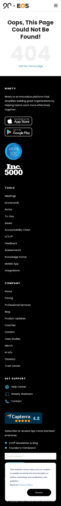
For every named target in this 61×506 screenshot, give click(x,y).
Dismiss (39, 492)
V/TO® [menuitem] (9, 236)
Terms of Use (47, 501)
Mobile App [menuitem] (12, 264)
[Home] (16, 6)
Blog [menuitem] (7, 312)
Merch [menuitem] (9, 345)
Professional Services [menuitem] (18, 305)
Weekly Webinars (22, 394)
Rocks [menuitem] (8, 209)
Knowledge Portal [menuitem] (15, 257)
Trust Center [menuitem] (12, 366)
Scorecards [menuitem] (12, 203)
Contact (16, 401)
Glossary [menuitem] (10, 359)
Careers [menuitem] (10, 332)
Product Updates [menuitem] (15, 318)
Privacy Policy (25, 484)
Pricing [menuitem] (9, 298)
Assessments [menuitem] (13, 250)
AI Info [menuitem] (8, 352)
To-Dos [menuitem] (9, 216)
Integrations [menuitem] (12, 270)
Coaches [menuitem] (10, 325)
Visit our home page (30, 66)
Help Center (18, 387)
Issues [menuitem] (8, 223)
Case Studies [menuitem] (12, 339)
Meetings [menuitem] (10, 196)
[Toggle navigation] (56, 5)
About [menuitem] (8, 291)
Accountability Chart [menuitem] (17, 230)
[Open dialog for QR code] (18, 121)
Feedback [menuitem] (11, 243)
